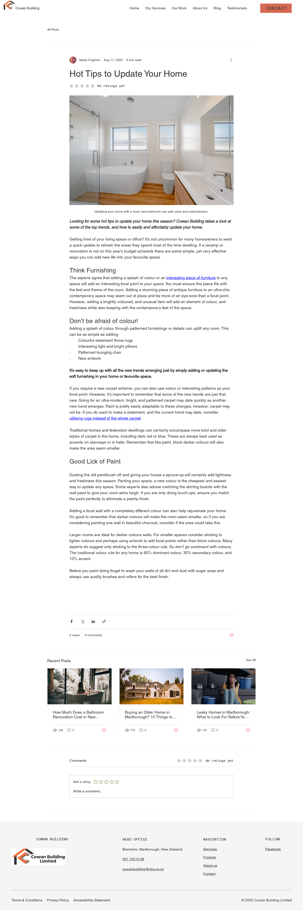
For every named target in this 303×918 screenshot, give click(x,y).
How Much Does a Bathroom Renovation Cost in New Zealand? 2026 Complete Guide (78, 714)
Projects (209, 857)
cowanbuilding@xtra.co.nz (143, 869)
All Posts (53, 29)
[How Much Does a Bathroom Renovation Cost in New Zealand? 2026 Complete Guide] (79, 686)
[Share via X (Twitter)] (82, 621)
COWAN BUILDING (52, 839)
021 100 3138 (133, 859)
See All (251, 660)
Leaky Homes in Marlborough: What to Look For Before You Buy (223, 714)
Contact (209, 874)
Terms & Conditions (27, 900)
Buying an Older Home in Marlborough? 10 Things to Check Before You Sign (148, 714)
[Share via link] (104, 621)
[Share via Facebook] (71, 621)
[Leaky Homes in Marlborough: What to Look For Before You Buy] (223, 686)
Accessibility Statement (91, 900)
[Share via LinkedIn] (93, 621)
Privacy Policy (58, 900)
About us (210, 865)
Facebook (273, 849)
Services (210, 849)
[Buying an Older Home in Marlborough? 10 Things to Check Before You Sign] (152, 686)
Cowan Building (27, 8)
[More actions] (231, 60)
